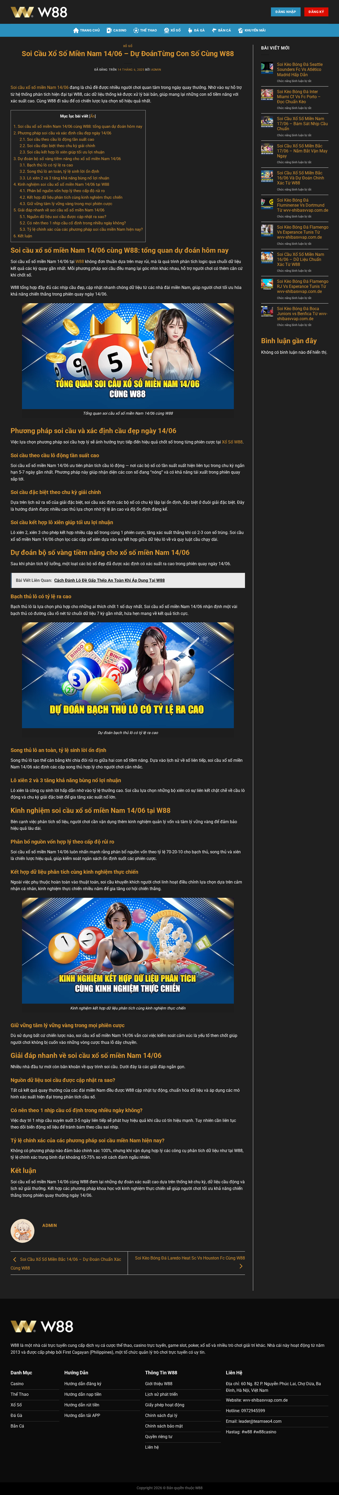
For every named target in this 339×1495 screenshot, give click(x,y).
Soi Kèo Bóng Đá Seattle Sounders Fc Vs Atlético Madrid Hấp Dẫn (300, 69)
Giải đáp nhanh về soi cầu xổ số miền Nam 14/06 (59, 210)
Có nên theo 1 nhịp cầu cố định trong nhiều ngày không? (73, 223)
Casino (120, 30)
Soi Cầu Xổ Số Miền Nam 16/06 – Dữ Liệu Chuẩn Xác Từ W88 (300, 259)
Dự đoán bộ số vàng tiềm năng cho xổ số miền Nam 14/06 (67, 158)
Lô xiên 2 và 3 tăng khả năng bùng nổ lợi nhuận (64, 178)
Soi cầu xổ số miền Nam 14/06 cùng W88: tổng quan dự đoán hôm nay (78, 126)
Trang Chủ (90, 30)
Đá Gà (199, 30)
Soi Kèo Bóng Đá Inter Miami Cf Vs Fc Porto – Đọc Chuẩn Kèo (299, 96)
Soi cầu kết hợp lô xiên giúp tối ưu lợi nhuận (62, 152)
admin (156, 69)
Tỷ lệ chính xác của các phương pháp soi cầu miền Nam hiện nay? (81, 229)
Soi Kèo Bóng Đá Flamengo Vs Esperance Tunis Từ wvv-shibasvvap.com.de (302, 232)
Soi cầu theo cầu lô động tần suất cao (57, 139)
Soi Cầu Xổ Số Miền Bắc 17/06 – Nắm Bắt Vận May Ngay (302, 150)
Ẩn (92, 116)
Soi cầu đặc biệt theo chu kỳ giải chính (57, 145)
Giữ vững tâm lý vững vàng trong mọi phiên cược (66, 203)
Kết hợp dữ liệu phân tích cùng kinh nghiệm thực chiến (71, 197)
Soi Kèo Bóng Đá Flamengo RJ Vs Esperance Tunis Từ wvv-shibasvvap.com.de (302, 286)
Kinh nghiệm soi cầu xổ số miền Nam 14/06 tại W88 (61, 184)
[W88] (57, 11)
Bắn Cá (224, 30)
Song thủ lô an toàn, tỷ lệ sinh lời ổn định (59, 171)
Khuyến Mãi (255, 30)
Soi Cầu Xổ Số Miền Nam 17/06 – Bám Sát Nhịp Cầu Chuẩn (302, 123)
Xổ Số (176, 30)
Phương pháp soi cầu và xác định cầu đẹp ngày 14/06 (62, 133)
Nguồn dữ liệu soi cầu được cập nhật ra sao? (63, 216)
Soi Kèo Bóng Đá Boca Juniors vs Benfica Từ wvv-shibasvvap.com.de (302, 313)
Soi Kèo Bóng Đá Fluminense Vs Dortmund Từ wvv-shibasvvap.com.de (302, 205)
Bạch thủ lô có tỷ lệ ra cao (46, 165)
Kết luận (23, 236)
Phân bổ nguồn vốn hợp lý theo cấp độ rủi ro (62, 190)
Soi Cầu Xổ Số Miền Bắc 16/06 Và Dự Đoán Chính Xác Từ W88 (300, 177)
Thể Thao (148, 30)
